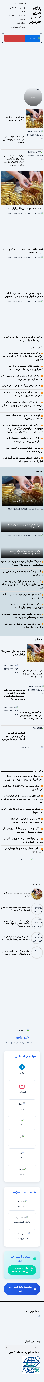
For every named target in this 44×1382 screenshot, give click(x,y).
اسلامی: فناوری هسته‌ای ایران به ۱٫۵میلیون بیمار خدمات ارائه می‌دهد (31, 715)
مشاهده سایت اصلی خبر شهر (20, 1289)
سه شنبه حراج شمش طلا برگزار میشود (24, 208)
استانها (33, 97)
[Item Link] (22, 66)
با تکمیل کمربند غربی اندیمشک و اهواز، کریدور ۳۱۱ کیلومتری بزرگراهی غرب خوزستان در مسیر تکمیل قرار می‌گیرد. (23, 428)
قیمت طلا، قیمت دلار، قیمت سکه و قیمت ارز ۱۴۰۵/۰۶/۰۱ (13, 139)
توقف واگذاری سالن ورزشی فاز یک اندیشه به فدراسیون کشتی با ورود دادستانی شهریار (22, 405)
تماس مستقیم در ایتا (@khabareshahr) (20, 1270)
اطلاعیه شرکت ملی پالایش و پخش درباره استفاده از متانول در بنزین (13, 736)
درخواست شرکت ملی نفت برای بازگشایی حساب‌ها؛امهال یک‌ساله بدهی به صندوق (23, 356)
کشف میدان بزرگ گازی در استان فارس (21, 385)
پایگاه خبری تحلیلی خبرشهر (35, 15)
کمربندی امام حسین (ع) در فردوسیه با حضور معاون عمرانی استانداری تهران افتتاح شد (23, 584)
